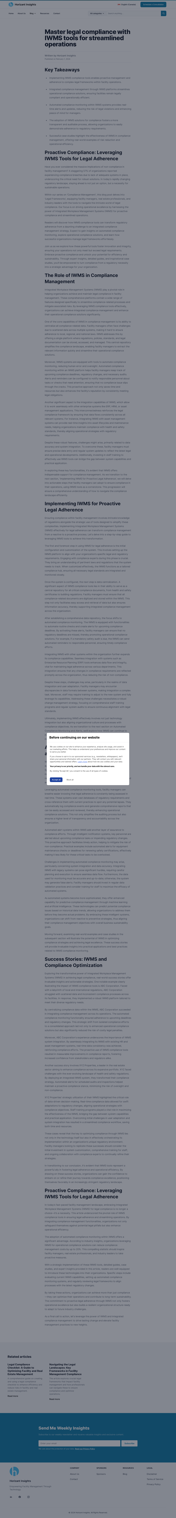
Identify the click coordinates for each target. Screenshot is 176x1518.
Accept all (56, 780)
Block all (70, 780)
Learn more (82, 761)
